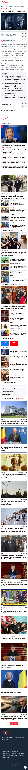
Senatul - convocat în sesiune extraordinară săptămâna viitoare (17, 274)
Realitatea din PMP (14, 751)
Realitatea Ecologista (5, 751)
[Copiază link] (23, 33)
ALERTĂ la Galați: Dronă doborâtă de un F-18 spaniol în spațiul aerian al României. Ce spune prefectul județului (14, 503)
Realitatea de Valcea (5, 757)
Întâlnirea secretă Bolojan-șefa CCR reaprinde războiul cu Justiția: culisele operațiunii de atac (15, 167)
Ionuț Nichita (24, 661)
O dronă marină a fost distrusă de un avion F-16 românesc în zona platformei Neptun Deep (15, 97)
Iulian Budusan (23, 499)
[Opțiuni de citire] (25, 767)
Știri (6, 6)
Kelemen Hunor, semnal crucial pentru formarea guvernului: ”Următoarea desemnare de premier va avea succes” (18, 261)
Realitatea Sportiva (11, 747)
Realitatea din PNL (22, 753)
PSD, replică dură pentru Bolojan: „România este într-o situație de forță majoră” (13, 691)
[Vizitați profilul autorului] (2, 34)
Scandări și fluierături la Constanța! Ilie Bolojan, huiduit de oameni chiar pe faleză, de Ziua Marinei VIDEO (13, 557)
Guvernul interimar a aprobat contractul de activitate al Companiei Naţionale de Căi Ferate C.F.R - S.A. (15, 85)
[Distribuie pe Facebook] (26, 33)
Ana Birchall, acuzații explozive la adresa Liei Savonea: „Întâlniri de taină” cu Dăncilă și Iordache (18, 333)
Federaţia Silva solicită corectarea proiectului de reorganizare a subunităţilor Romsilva (14, 422)
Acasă (3, 6)
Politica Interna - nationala (9, 153)
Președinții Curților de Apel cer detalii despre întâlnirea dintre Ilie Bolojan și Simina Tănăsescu (13, 476)
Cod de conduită (5, 739)
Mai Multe (14, 723)
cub (3, 113)
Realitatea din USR (5, 749)
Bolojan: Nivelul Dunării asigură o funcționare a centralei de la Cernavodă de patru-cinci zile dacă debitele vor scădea (14, 718)
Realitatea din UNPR (13, 749)
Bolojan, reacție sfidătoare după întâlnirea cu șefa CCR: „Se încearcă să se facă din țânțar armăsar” (14, 448)
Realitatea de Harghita (6, 755)
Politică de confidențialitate (19, 737)
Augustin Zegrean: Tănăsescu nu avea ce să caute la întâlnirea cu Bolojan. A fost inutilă (14, 156)
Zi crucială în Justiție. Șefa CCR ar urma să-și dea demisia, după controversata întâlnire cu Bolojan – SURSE (14, 151)
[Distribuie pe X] (26, 36)
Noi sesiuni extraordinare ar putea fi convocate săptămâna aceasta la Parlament (14, 161)
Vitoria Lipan (12, 34)
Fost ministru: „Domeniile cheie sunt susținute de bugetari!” (18, 267)
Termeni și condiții (9, 737)
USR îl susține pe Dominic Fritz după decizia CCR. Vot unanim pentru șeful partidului (13, 307)
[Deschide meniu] (25, 2)
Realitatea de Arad (22, 755)
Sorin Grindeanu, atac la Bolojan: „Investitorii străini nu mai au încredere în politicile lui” (18, 327)
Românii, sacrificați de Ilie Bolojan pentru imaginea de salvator (18, 279)
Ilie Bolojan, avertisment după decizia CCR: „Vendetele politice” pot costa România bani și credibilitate (18, 225)
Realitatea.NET (4, 747)
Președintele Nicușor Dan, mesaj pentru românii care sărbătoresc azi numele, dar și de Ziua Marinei (14, 584)
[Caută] (21, 2)
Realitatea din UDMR (5, 753)
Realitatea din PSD (23, 445)
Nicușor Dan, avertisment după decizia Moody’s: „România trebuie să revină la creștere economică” (12, 665)
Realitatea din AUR (22, 749)
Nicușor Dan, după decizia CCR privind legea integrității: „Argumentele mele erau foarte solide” (18, 320)
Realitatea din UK (14, 755)
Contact (3, 737)
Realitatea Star (19, 747)
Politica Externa (4, 147)
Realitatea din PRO (14, 753)
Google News (4, 119)
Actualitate (10, 6)
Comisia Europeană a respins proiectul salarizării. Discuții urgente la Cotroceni (17, 313)
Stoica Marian (24, 419)
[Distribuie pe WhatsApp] (23, 36)
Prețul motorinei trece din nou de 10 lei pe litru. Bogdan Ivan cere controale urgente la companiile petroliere (13, 254)
